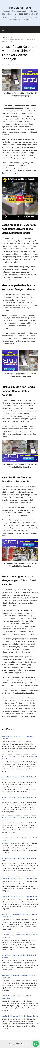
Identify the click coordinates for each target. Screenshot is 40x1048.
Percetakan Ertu (20, 7)
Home (3, 37)
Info (9, 37)
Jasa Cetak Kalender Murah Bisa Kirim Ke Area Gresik (19, 878)
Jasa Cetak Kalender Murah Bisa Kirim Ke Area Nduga (20, 896)
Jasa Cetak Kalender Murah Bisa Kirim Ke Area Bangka (20, 1016)
